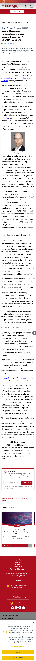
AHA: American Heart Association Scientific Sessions (15, 499)
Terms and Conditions (18, 569)
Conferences (11, 22)
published (5, 118)
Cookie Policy (16, 643)
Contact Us (18, 567)
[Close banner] (33, 2)
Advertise (18, 562)
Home (3, 22)
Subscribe (26, 483)
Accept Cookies (18, 657)
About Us (18, 560)
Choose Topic (16, 11)
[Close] (34, 622)
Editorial (18, 564)
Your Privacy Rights (18, 576)
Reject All (18, 652)
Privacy (18, 571)
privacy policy (8, 488)
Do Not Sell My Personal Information (18, 573)
